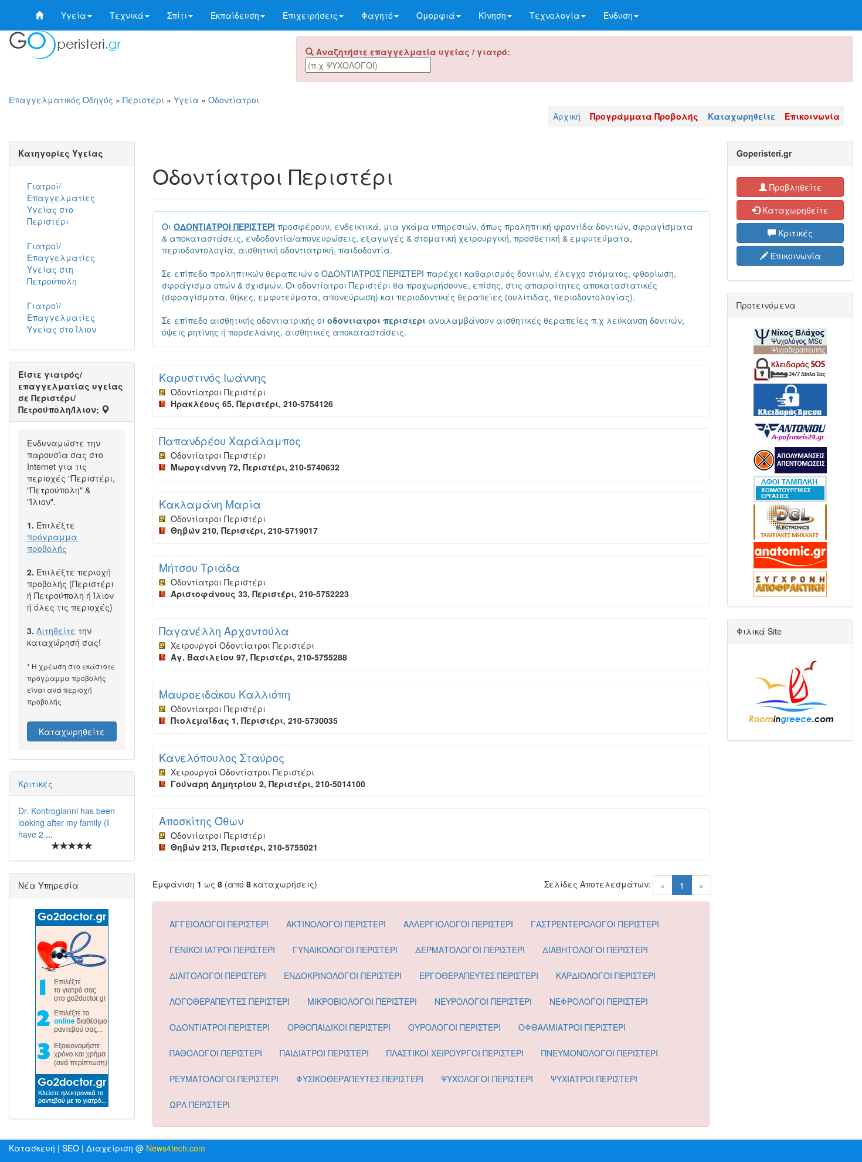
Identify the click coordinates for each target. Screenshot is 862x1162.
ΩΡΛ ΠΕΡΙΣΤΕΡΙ (199, 1104)
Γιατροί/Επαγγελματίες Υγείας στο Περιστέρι (61, 203)
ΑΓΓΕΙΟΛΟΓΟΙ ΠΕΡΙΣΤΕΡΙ (219, 924)
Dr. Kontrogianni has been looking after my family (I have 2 (66, 822)
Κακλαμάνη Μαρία (210, 503)
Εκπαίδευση (235, 15)
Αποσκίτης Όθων (201, 820)
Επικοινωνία (794, 256)
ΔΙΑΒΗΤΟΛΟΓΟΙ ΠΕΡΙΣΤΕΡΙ (595, 950)
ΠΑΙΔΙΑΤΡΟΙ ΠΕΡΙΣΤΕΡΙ (324, 1053)
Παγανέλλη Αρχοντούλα (224, 630)
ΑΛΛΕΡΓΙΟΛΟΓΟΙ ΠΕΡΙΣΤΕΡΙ (458, 924)
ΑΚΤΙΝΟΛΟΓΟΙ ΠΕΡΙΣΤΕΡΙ (336, 924)
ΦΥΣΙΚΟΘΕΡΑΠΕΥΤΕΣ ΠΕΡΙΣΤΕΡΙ (359, 1079)
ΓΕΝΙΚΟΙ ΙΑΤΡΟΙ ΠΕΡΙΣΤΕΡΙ (222, 950)
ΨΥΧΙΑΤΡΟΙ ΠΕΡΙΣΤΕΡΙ (594, 1079)
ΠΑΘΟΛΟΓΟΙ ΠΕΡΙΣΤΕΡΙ (215, 1053)
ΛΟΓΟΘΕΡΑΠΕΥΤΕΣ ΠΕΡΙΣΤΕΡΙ (229, 1001)
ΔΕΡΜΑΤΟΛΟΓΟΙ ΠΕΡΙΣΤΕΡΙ (470, 950)
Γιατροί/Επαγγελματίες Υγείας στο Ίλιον (61, 317)
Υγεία (73, 15)
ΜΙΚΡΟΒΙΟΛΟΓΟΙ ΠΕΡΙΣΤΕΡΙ (362, 1001)
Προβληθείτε (794, 187)
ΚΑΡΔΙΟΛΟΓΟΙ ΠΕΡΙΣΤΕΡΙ (606, 975)
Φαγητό (377, 15)
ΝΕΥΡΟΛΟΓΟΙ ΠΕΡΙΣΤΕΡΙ (483, 1001)
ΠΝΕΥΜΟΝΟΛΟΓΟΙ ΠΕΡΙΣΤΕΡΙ (599, 1053)
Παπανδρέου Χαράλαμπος (230, 440)
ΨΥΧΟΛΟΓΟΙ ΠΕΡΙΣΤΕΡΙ (487, 1079)
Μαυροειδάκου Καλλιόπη (224, 694)
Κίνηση (492, 15)
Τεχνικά (127, 15)
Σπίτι (177, 15)
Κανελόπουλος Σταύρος (221, 757)
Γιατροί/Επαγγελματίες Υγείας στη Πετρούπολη (61, 263)
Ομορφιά (435, 15)
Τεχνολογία (555, 15)
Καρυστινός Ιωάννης (212, 377)
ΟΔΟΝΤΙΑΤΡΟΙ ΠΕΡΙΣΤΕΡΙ (219, 1027)
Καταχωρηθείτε (72, 731)
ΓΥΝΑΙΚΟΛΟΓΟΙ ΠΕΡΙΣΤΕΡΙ (345, 950)
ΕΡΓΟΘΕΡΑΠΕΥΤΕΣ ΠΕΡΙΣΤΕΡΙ (478, 975)
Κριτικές (35, 784)
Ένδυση (618, 15)
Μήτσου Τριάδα (199, 567)
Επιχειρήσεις (310, 15)
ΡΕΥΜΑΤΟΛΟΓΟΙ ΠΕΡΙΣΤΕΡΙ (224, 1079)
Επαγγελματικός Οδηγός (61, 100)
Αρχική (567, 116)
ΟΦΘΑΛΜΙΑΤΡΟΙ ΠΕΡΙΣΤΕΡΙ (572, 1027)
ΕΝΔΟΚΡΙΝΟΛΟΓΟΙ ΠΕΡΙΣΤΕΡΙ (343, 975)
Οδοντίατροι (233, 100)
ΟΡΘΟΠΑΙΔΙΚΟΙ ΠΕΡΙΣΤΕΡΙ (339, 1027)
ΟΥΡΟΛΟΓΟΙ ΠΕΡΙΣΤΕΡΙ (454, 1027)
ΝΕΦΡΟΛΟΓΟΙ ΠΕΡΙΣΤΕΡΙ (598, 1001)
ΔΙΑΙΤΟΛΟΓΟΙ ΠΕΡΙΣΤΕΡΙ (217, 975)
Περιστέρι (143, 100)
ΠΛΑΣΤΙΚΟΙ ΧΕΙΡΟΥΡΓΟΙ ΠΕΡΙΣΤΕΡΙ (455, 1053)
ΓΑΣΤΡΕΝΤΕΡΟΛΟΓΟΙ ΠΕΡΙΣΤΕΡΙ (595, 924)
